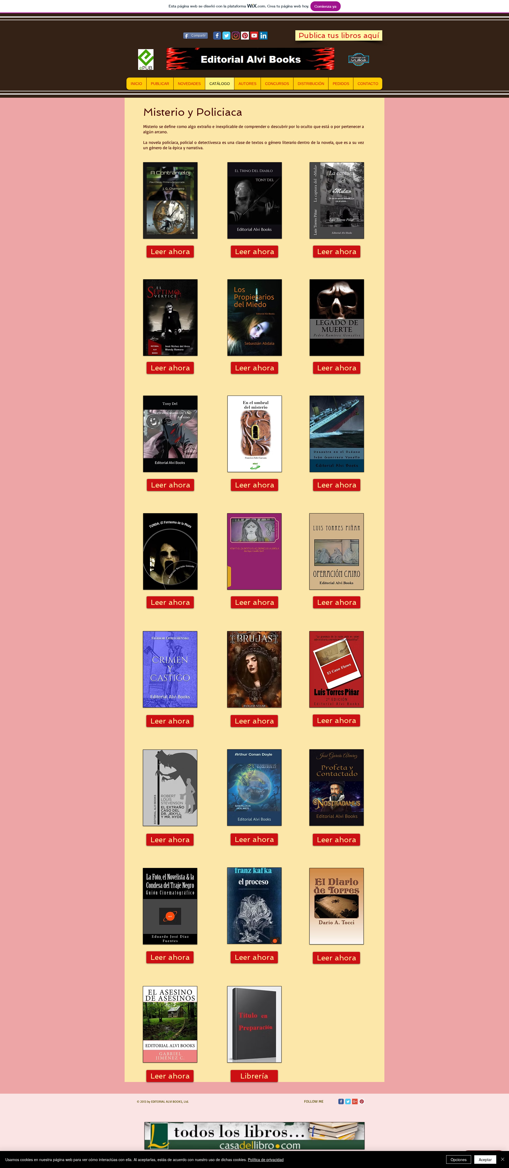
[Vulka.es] (359, 59)
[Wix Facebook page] (217, 36)
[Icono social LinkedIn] (263, 36)
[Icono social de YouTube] (254, 36)
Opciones (459, 1159)
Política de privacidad (266, 1159)
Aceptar (485, 1159)
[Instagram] (236, 36)
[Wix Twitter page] (226, 36)
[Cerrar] (502, 1159)
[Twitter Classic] (348, 1101)
